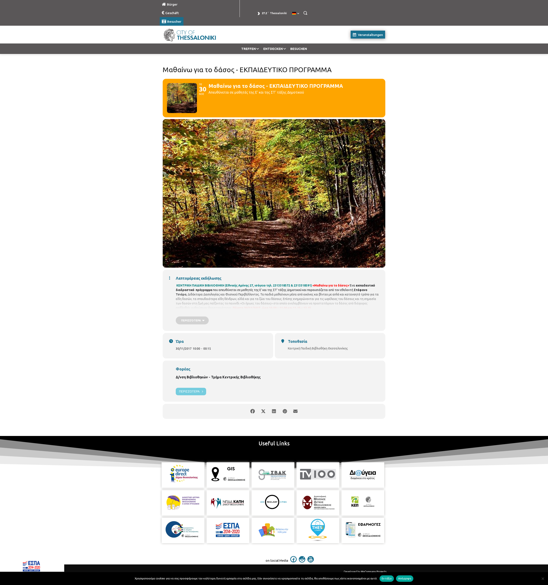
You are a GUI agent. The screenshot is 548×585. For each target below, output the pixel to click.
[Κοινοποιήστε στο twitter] (263, 411)
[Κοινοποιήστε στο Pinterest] (284, 411)
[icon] (293, 561)
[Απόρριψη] (543, 578)
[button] (305, 13)
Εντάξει (387, 578)
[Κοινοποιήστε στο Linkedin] (274, 411)
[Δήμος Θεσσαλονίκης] (194, 34)
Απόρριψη (404, 578)
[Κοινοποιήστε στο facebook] (252, 411)
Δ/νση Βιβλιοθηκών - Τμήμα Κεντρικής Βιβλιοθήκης (218, 377)
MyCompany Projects (373, 571)
